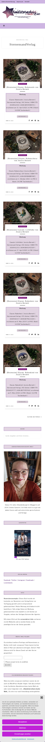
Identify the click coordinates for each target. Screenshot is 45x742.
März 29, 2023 (9, 120)
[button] (42, 697)
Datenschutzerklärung (19, 739)
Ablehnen (22, 728)
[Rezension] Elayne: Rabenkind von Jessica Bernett (22, 373)
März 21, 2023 (9, 263)
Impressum (30, 739)
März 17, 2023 (9, 334)
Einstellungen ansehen (23, 734)
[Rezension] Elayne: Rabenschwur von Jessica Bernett (22, 159)
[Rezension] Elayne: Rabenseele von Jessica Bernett (22, 88)
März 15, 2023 (9, 406)
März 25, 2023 (9, 192)
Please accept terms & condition (16, 662)
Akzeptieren (22, 722)
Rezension (22, 83)
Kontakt (27, 1)
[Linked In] (37, 120)
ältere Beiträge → (34, 416)
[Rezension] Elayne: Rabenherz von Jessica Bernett (22, 302)
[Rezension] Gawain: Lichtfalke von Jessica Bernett (22, 231)
